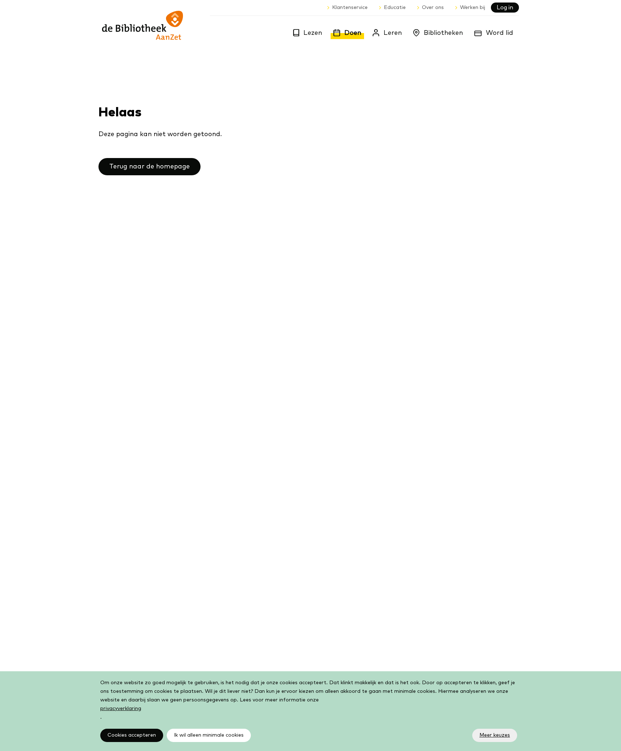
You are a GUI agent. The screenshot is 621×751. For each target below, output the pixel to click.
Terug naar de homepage (149, 166)
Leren (392, 33)
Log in (505, 7)
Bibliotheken (443, 33)
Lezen (312, 33)
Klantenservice (350, 7)
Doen (352, 33)
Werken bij (472, 7)
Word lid (499, 33)
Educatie (395, 7)
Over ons (433, 7)
